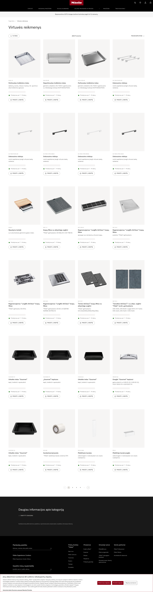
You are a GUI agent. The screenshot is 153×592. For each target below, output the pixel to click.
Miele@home (102, 549)
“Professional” (120, 8)
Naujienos (86, 558)
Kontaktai (70, 567)
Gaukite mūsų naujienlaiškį (23, 566)
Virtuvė (30, 8)
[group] (24, 73)
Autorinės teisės (7, 590)
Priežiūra (106, 8)
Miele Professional (119, 549)
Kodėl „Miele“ (87, 549)
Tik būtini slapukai (118, 582)
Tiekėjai (70, 564)
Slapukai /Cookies (27, 590)
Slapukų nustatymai (131, 582)
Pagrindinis (11, 21)
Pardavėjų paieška (20, 545)
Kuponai (85, 552)
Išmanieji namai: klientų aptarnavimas (105, 561)
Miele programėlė (103, 552)
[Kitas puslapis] (88, 487)
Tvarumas (71, 557)
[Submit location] (50, 548)
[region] (76, 583)
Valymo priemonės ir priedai (83, 8)
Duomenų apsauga (17, 590)
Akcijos (85, 555)
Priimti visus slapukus (104, 582)
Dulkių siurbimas (63, 8)
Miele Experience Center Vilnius (22, 559)
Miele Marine (117, 552)
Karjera (70, 561)
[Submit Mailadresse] (50, 569)
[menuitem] (31, 8)
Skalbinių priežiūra (44, 8)
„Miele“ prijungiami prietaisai (104, 556)
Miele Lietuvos (72, 554)
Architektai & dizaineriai (120, 555)
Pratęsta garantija (88, 562)
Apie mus (70, 551)
